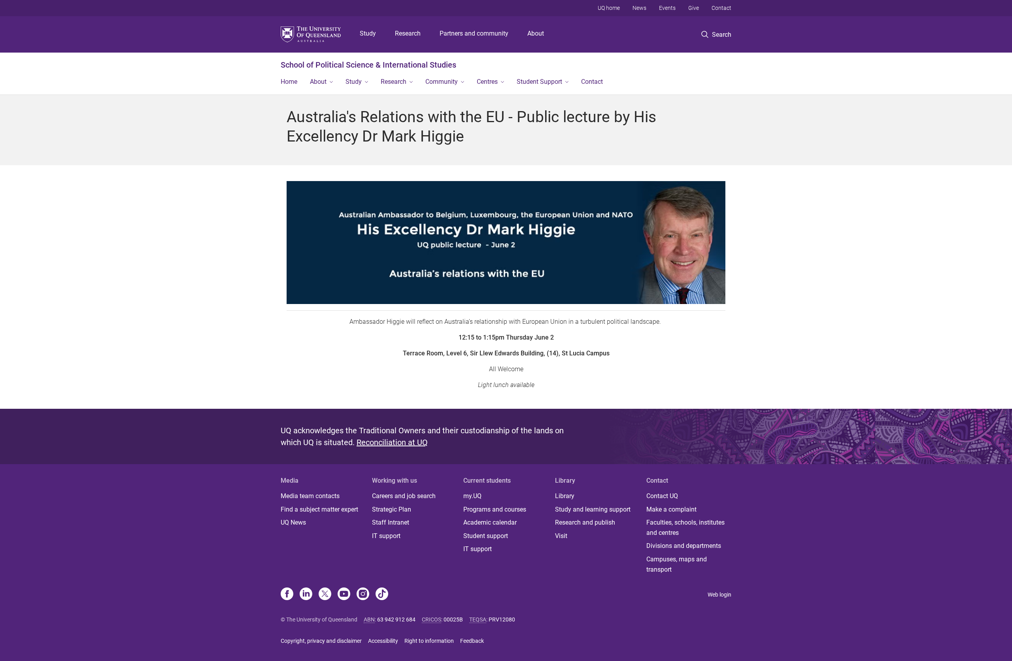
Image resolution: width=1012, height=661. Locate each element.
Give (693, 8)
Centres (487, 81)
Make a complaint (671, 509)
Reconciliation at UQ (392, 442)
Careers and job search (404, 496)
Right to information (429, 641)
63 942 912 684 (396, 619)
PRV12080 (502, 619)
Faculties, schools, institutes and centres (685, 527)
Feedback (472, 641)
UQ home (609, 8)
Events (667, 8)
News (639, 8)
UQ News (293, 522)
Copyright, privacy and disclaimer (321, 641)
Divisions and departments (683, 546)
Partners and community (474, 33)
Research (408, 33)
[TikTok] (382, 594)
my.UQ (472, 496)
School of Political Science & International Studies (368, 65)
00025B (453, 619)
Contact (721, 8)
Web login (719, 594)
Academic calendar (490, 522)
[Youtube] (344, 594)
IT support (386, 536)
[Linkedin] (306, 594)
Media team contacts (310, 496)
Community (441, 81)
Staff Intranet (390, 522)
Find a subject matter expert (319, 509)
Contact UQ (662, 496)
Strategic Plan (391, 509)
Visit (561, 536)
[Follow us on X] (325, 594)
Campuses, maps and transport (676, 564)
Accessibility (383, 641)
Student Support (539, 81)
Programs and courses (494, 509)
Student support (485, 536)
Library (564, 496)
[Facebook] (287, 594)
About (535, 33)
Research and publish (585, 522)
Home (289, 81)
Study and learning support (593, 509)
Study (368, 33)
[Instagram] (363, 594)
